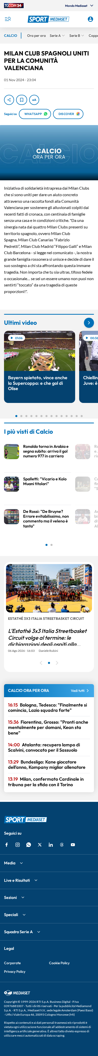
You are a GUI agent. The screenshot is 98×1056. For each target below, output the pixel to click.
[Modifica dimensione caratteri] (34, 100)
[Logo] (49, 19)
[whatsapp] (28, 844)
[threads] (61, 844)
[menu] (7, 19)
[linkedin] (50, 844)
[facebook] (6, 844)
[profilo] (90, 19)
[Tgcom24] (14, 5)
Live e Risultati (17, 880)
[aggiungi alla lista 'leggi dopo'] (21, 100)
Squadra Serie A (18, 931)
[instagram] (17, 844)
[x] (39, 844)
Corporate (12, 963)
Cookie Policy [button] (59, 963)
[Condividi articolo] (9, 100)
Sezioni (10, 897)
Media (9, 862)
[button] (49, 19)
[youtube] (72, 844)
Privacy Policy (14, 971)
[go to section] (89, 323)
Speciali (11, 914)
